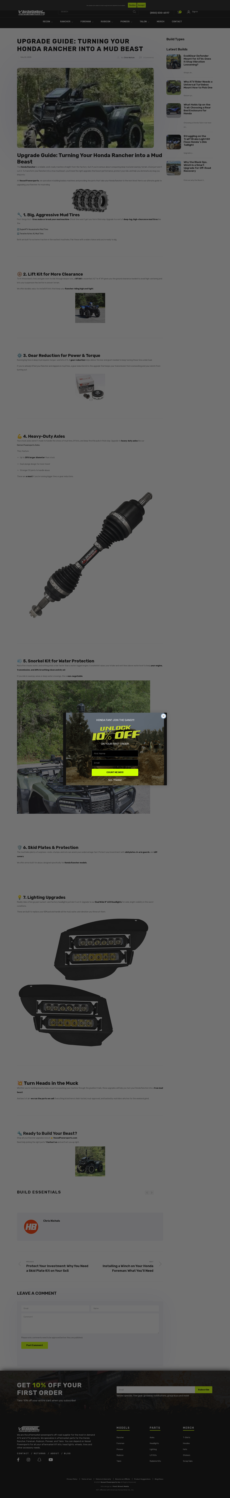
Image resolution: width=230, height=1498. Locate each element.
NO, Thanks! (115, 780)
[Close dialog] (163, 716)
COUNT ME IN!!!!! (115, 772)
